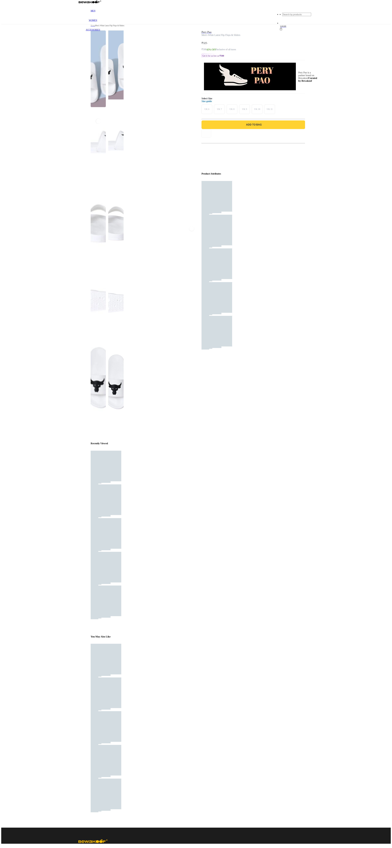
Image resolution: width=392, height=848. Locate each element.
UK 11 (270, 109)
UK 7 (219, 109)
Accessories (93, 30)
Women (93, 20)
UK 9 (244, 109)
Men (93, 11)
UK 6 (206, 109)
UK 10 (257, 109)
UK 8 (232, 109)
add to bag (254, 124)
